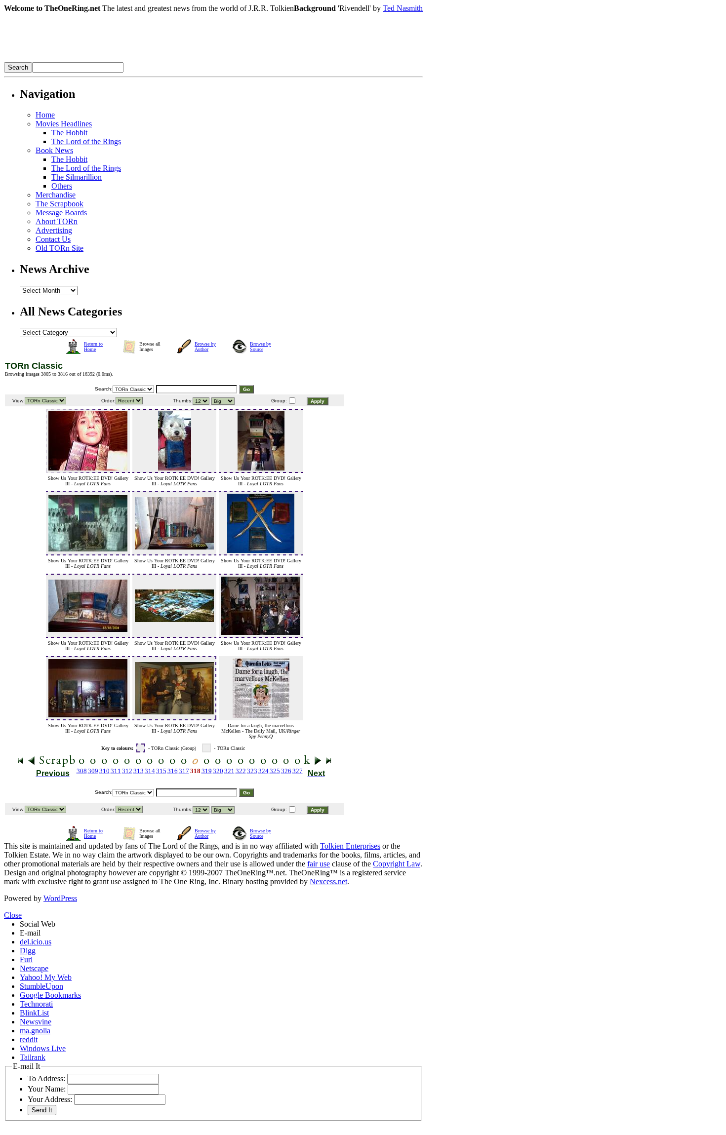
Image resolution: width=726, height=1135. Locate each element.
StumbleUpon (41, 986)
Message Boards (61, 212)
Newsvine (35, 1022)
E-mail (30, 933)
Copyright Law (396, 864)
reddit (29, 1039)
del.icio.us (35, 942)
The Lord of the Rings (86, 141)
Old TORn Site (59, 248)
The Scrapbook (59, 203)
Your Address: (50, 1099)
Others (61, 186)
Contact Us (53, 239)
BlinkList (34, 1013)
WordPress (60, 898)
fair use (318, 864)
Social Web (37, 924)
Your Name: (47, 1089)
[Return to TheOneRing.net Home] (152, 59)
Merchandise (56, 195)
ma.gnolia (35, 1030)
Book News (54, 150)
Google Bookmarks (50, 995)
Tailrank (32, 1057)
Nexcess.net (328, 881)
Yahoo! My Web (46, 977)
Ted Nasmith (403, 8)
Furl (26, 959)
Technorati (36, 1004)
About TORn (57, 221)
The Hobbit (69, 132)
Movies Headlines (64, 123)
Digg (28, 950)
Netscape (34, 968)
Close (13, 915)
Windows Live (43, 1048)
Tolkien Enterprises (350, 846)
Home (45, 115)
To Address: (46, 1078)
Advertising (54, 230)
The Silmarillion (76, 177)
